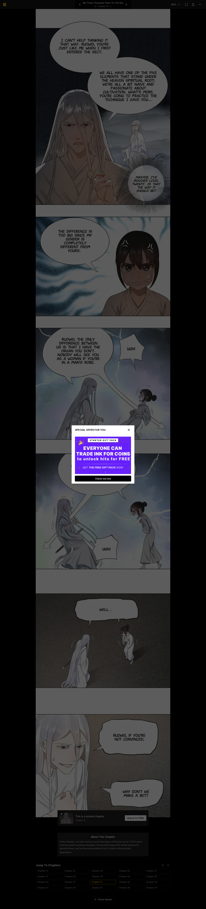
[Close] (129, 430)
